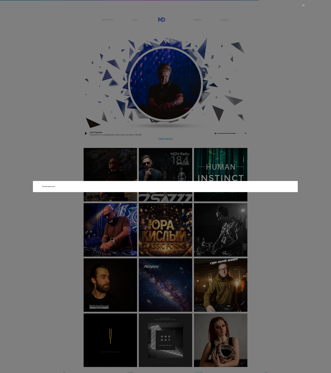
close (303, 5)
